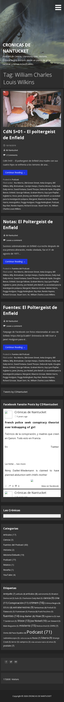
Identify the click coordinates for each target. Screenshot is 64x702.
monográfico (14, 202)
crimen (36, 603)
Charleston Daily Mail (32, 598)
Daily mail (56, 186)
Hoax (40, 616)
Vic (50, 205)
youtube (8, 645)
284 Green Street (31, 183)
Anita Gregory (46, 183)
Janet (20, 196)
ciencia (48, 598)
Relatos (7, 564)
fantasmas (40, 607)
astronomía (44, 594)
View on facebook (50, 486)
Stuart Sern (43, 205)
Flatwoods (9, 611)
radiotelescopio (11, 638)
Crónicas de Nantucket (30, 412)
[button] (59, 5)
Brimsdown (19, 186)
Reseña (6, 569)
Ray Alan (6, 205)
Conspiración (18, 603)
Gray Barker (27, 616)
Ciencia (6, 539)
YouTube (7, 574)
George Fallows (23, 192)
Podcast (15, 179)
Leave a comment (14, 240)
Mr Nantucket (12, 150)
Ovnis (7, 633)
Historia (7, 549)
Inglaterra (7, 196)
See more (21, 464)
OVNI (54, 625)
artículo (20, 594)
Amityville (9, 593)
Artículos (7, 534)
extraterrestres (23, 607)
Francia (32, 611)
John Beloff (44, 196)
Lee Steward (53, 621)
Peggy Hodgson (28, 202)
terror (15, 642)
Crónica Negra (52, 603)
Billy (11, 186)
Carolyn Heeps (31, 186)
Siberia (46, 638)
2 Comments (12, 155)
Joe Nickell (34, 196)
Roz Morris (18, 183)
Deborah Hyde (46, 189)
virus (52, 642)
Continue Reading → (15, 172)
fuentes (11, 616)
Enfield (12, 192)
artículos (32, 593)
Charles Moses (44, 186)
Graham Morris (37, 192)
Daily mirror (8, 189)
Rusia (36, 638)
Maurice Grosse (45, 199)
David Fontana (20, 189)
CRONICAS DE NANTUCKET (17, 48)
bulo (18, 598)
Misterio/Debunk (11, 554)
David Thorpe (33, 189)
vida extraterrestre (39, 642)
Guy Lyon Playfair (51, 192)
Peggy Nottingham (43, 202)
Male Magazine (11, 626)
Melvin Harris (51, 288)
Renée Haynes (17, 205)
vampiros (25, 642)
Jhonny (26, 196)
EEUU (8, 607)
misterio (27, 625)
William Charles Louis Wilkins (43, 294)
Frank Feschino (45, 611)
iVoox (14, 196)
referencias (26, 638)
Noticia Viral (43, 626)
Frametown (21, 611)
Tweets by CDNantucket (15, 391)
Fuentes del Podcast (20, 268)
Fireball (51, 607)
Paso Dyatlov (19, 633)
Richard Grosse (31, 205)
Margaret (33, 199)
